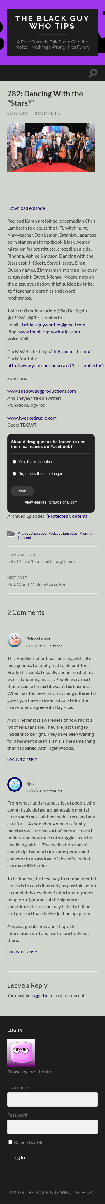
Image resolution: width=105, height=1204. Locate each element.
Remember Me (28, 1142)
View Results (35, 502)
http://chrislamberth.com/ (65, 351)
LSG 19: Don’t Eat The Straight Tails (41, 558)
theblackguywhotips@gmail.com (52, 324)
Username (17, 1087)
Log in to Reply (22, 759)
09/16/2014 (18, 113)
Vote (22, 491)
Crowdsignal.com (63, 502)
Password (17, 1114)
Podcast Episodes (63, 533)
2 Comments (48, 113)
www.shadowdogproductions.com (41, 391)
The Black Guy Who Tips (52, 22)
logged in (39, 995)
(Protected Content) (66, 516)
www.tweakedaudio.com (32, 417)
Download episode (26, 208)
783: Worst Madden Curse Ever (37, 581)
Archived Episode (32, 533)
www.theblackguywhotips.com (49, 331)
